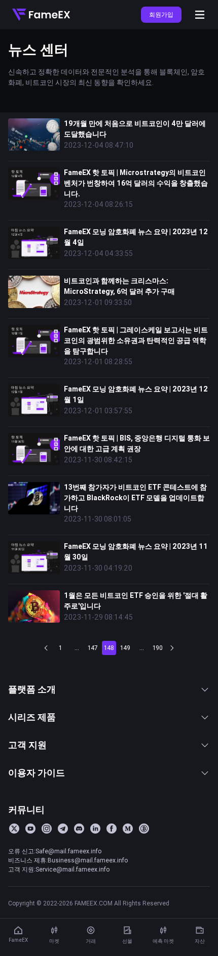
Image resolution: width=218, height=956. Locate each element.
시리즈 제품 (32, 717)
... (77, 647)
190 (158, 647)
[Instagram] (47, 828)
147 (93, 647)
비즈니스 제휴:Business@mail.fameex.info (68, 860)
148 (109, 647)
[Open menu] (200, 15)
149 (125, 647)
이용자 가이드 (36, 772)
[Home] (41, 15)
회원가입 (161, 14)
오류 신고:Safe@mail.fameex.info (54, 851)
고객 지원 (27, 745)
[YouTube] (30, 828)
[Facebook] (111, 828)
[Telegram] (63, 828)
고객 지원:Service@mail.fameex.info (59, 869)
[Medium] (128, 828)
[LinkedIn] (95, 828)
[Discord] (79, 828)
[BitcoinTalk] (144, 828)
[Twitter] (14, 828)
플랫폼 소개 (32, 689)
